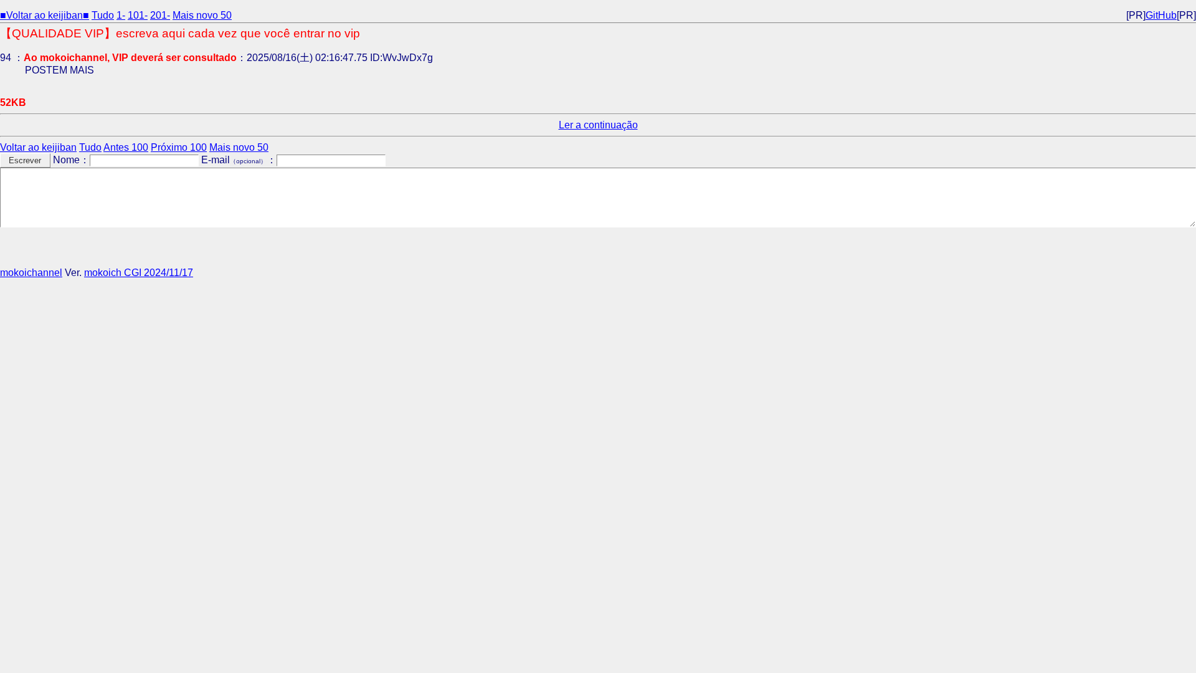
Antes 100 (125, 147)
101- (138, 15)
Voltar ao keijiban (38, 147)
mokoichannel (31, 272)
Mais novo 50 (202, 15)
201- (160, 15)
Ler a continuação (598, 125)
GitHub (1161, 15)
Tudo (103, 15)
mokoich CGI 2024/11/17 (138, 272)
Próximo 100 (179, 147)
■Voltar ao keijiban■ (44, 15)
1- (120, 15)
